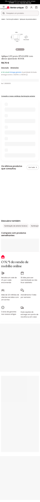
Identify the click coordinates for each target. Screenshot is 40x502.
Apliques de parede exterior (28, 19)
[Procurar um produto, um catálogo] (3, 13)
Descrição (5, 68)
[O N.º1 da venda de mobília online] (15, 7)
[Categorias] (3, 6)
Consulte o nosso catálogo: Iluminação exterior (18, 96)
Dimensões (14, 68)
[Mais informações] (27, 74)
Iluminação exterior (12, 19)
